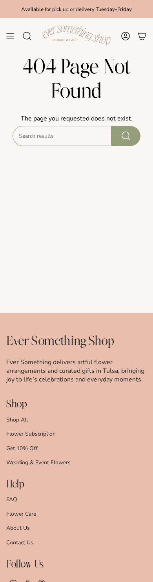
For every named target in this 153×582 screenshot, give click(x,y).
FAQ (11, 499)
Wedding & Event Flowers (38, 462)
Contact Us (19, 542)
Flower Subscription (31, 434)
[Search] (125, 136)
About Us (18, 528)
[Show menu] (10, 36)
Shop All (17, 419)
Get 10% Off (22, 448)
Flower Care (21, 514)
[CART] (142, 36)
